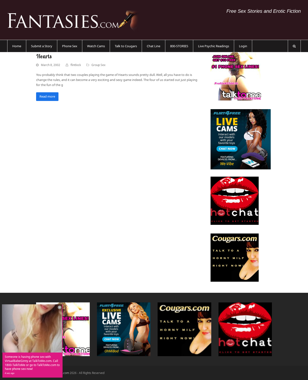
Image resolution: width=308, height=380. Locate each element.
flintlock (76, 65)
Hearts (44, 56)
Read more (47, 96)
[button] (294, 46)
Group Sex (98, 65)
